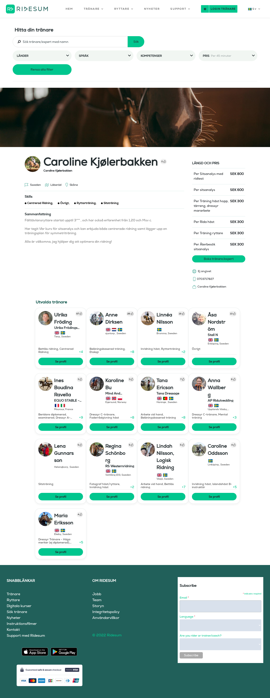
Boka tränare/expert (219, 259)
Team (97, 600)
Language (187, 616)
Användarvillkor (105, 617)
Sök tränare (17, 611)
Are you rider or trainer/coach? (200, 635)
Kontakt (13, 629)
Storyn (98, 606)
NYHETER (152, 8)
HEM (69, 8)
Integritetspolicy (106, 611)
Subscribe (191, 655)
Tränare (13, 594)
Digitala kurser (19, 606)
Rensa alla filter (42, 69)
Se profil (60, 361)
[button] (94, 9)
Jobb (96, 594)
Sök (136, 41)
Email (184, 597)
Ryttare (13, 600)
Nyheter (14, 617)
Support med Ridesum (26, 635)
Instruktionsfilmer (22, 623)
